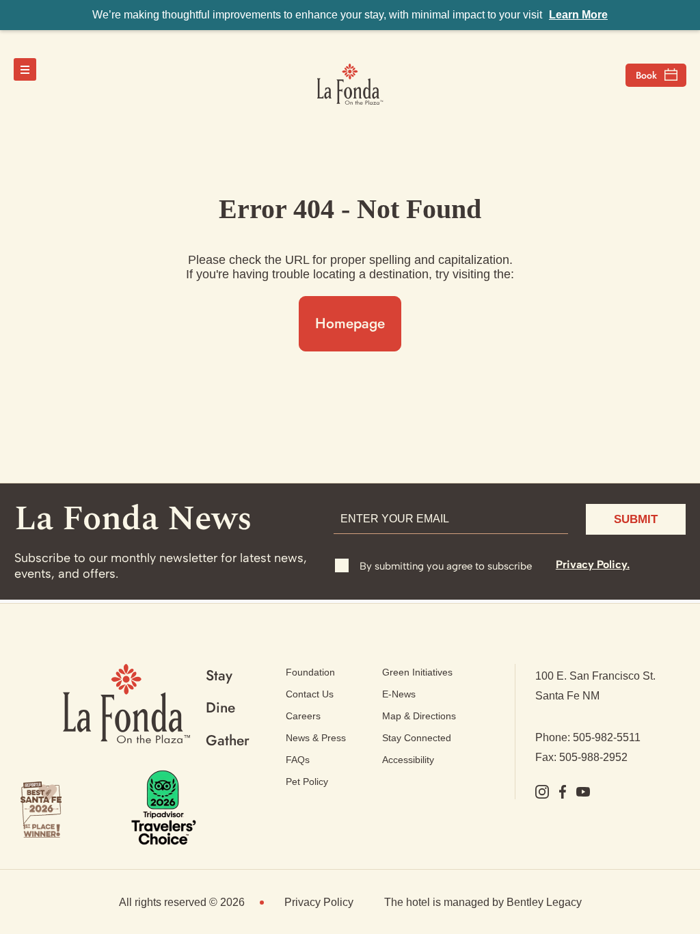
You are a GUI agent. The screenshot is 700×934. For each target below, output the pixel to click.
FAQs (298, 759)
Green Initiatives (417, 672)
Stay (219, 675)
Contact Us (310, 694)
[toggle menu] (25, 69)
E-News (399, 694)
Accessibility (408, 759)
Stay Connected (416, 737)
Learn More (578, 15)
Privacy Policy (318, 902)
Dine (220, 707)
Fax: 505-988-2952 (581, 757)
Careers (303, 715)
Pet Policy (307, 781)
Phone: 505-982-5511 (588, 737)
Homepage (350, 323)
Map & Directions (419, 715)
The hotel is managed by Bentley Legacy (483, 902)
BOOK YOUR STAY (655, 75)
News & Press (316, 737)
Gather (228, 740)
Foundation (310, 672)
